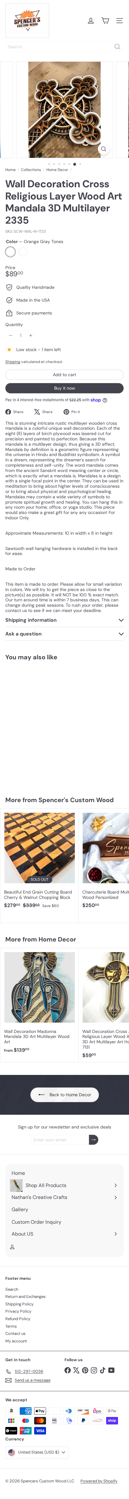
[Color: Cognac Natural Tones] (19, 748)
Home (10, 170)
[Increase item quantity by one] (30, 335)
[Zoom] (103, 149)
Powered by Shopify (98, 1481)
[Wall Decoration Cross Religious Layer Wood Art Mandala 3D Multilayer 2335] (39, 724)
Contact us (15, 1333)
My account (16, 1341)
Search (11, 1289)
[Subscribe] (93, 1140)
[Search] (117, 46)
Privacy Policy (18, 1311)
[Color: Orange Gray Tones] (8, 748)
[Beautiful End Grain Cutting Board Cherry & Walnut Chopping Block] (39, 860)
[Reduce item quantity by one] (10, 335)
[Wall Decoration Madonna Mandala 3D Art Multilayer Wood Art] (39, 1002)
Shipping (12, 361)
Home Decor (57, 170)
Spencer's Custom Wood (76, 800)
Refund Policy (17, 1318)
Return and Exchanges (25, 1296)
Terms (11, 1326)
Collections (31, 170)
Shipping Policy (19, 1304)
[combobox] (64, 46)
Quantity (14, 324)
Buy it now (64, 388)
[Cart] (105, 21)
